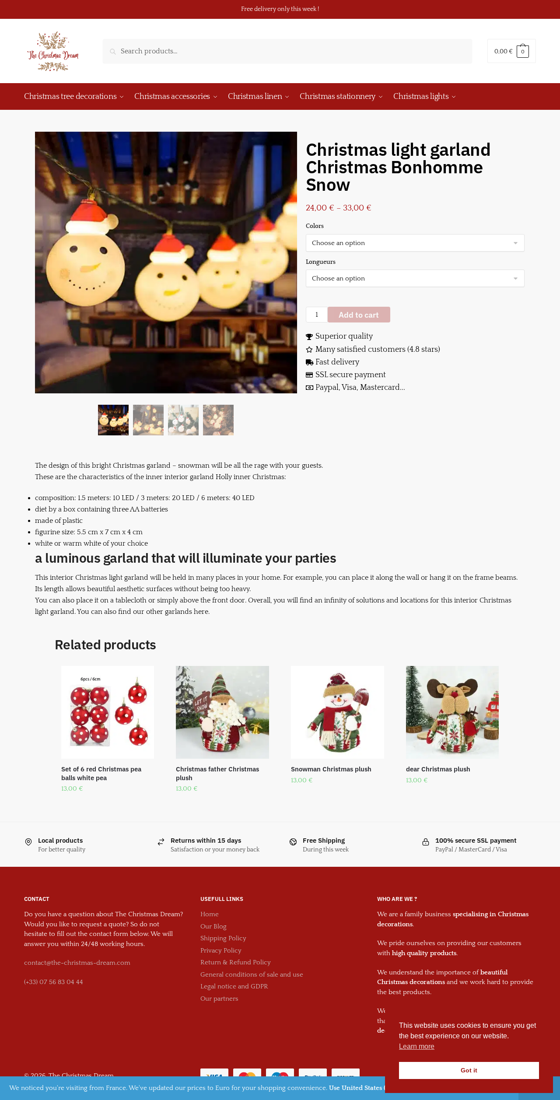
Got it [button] (469, 1070)
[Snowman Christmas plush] (337, 712)
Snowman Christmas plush (331, 769)
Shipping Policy (223, 938)
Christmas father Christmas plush (217, 773)
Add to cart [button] (107, 806)
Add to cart (359, 315)
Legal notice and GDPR (234, 986)
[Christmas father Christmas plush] (222, 712)
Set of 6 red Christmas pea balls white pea (101, 773)
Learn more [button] (416, 1046)
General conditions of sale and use (251, 974)
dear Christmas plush (438, 769)
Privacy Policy (221, 950)
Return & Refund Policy (235, 962)
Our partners (219, 998)
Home (209, 914)
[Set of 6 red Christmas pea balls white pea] (107, 712)
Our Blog (213, 926)
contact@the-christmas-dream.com (77, 963)
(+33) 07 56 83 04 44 (53, 982)
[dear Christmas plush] (452, 712)
